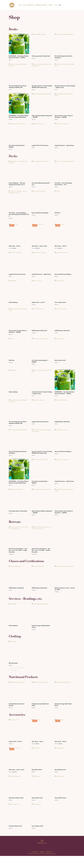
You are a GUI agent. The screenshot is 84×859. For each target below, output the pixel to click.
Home (20, 5)
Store (59, 5)
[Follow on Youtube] (51, 847)
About (24, 5)
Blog (56, 5)
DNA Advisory (30, 5)
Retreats (50, 5)
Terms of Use (49, 851)
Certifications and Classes (41, 5)
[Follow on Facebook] (33, 847)
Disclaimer (42, 851)
